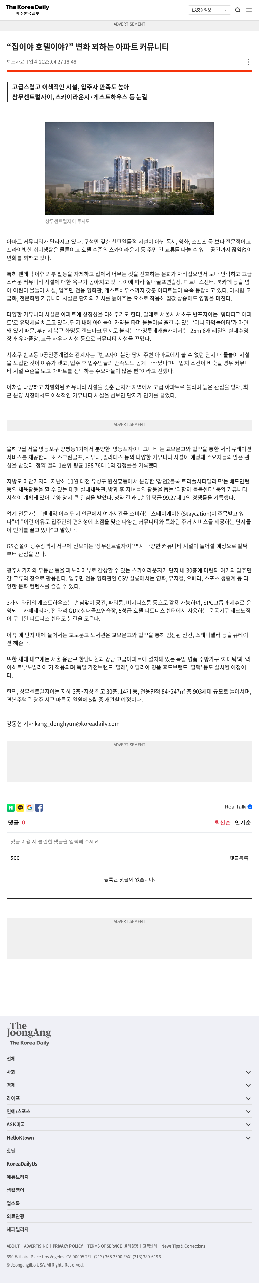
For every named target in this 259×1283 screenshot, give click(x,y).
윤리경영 (131, 1246)
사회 (11, 1071)
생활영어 (15, 1189)
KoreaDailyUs (22, 1163)
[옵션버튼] (248, 62)
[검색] (238, 10)
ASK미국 (16, 1124)
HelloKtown (20, 1137)
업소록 (13, 1203)
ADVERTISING (36, 1246)
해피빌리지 (18, 1229)
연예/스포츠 (18, 1111)
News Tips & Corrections (183, 1246)
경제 (11, 1084)
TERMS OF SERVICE (104, 1246)
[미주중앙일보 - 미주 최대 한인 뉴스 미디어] (27, 10)
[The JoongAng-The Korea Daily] (29, 1034)
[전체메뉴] (249, 10)
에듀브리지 (18, 1176)
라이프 (13, 1097)
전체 (11, 1058)
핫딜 (11, 1150)
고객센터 (150, 1246)
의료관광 (15, 1216)
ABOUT (13, 1246)
